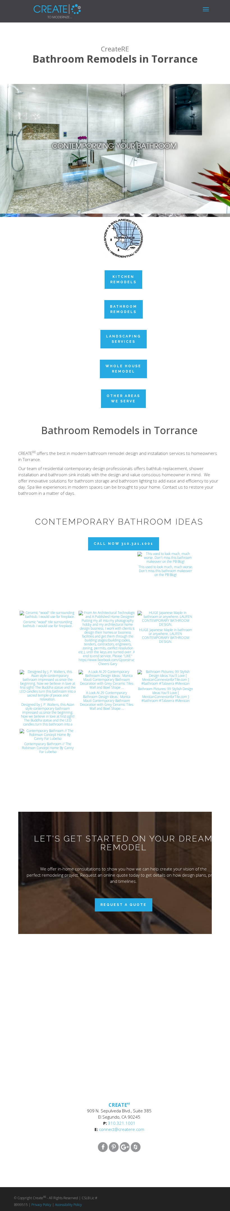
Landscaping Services (123, 339)
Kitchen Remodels (123, 279)
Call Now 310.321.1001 (123, 544)
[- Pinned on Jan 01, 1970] (48, 558)
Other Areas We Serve (123, 398)
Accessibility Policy (68, 1204)
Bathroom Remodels (123, 309)
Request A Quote (123, 905)
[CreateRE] (49, 7)
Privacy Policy (41, 1204)
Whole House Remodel (123, 368)
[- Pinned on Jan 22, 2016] (107, 558)
